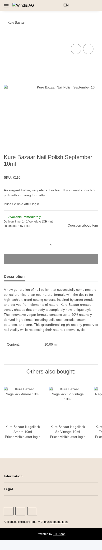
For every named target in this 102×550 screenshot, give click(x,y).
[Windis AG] (23, 5)
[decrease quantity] (9, 245)
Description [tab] (14, 277)
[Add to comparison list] (76, 49)
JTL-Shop (59, 534)
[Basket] (94, 5)
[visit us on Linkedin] (32, 511)
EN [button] (66, 5)
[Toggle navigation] (6, 4)
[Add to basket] (7, 37)
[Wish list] (86, 5)
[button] (57, 5)
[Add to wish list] (88, 49)
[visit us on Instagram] (20, 511)
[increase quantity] (93, 245)
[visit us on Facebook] (9, 511)
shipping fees (59, 522)
